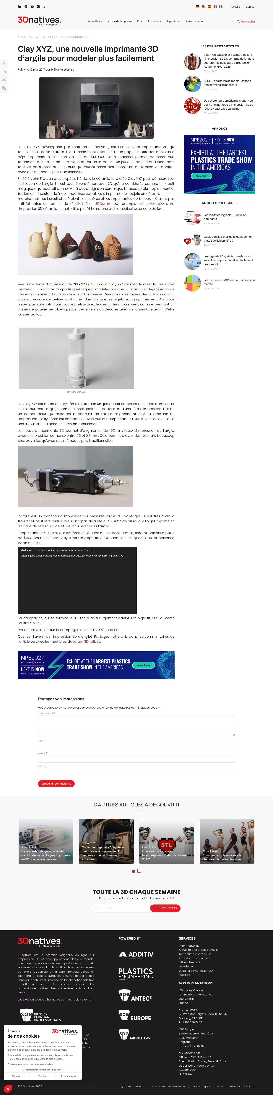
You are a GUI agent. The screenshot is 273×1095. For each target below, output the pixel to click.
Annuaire (153, 21)
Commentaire (47, 713)
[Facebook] (4, 63)
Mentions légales (201, 1086)
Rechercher (248, 21)
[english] (203, 6)
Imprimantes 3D (77, 37)
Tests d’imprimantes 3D (195, 954)
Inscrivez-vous (165, 908)
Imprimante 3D (189, 946)
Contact (250, 6)
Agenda (171, 21)
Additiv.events (81, 999)
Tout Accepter (69, 1076)
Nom (41, 740)
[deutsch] (197, 6)
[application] (77, 580)
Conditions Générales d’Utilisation (167, 1086)
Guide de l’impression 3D (123, 21)
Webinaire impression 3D (196, 971)
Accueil (22, 37)
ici (115, 629)
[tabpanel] (46, 841)
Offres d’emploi (194, 21)
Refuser (16, 1076)
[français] (215, 6)
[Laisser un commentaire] (4, 88)
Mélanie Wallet (62, 69)
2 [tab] (139, 871)
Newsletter (186, 966)
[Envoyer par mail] (4, 80)
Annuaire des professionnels (198, 950)
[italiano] (220, 6)
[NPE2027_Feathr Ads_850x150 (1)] (96, 665)
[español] (209, 6)
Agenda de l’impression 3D (197, 958)
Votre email (104, 908)
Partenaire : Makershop (242, 1086)
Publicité (235, 6)
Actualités (94, 21)
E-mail (42, 753)
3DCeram (103, 203)
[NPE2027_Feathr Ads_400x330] (219, 164)
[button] (7, 1088)
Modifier (42, 1076)
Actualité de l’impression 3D (47, 37)
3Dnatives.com (57, 999)
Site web (43, 766)
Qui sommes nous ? (132, 1086)
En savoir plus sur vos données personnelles (30, 1064)
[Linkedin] (4, 72)
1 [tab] (133, 871)
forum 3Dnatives (86, 641)
